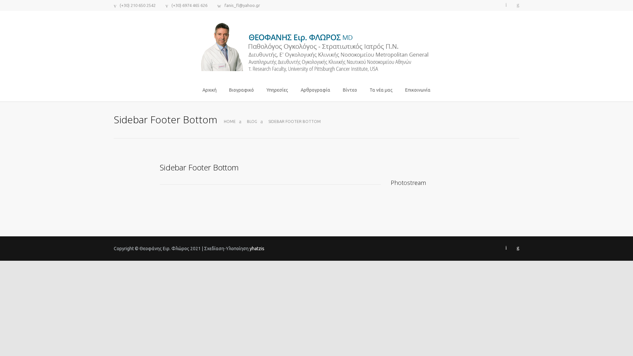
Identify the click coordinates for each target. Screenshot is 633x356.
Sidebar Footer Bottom (199, 167)
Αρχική (209, 90)
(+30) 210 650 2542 (138, 5)
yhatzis (257, 248)
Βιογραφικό (241, 90)
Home (230, 121)
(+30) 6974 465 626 (189, 5)
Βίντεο (350, 90)
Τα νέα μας (381, 90)
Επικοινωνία (418, 90)
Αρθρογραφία (315, 90)
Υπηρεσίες (277, 90)
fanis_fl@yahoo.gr (242, 5)
